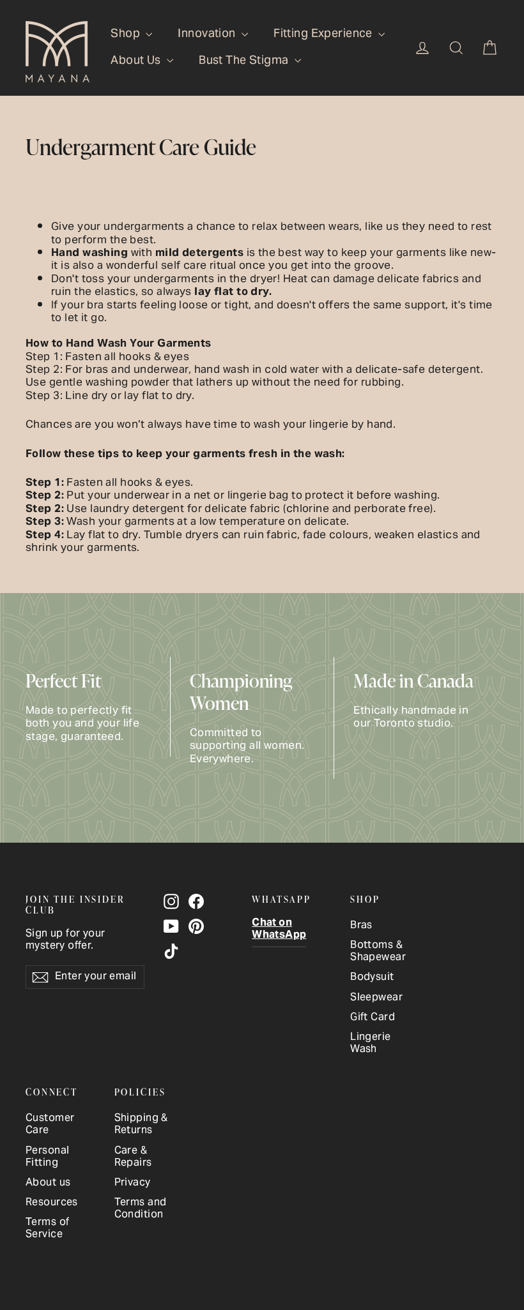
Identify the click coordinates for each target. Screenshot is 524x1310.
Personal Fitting (47, 1157)
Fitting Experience (324, 34)
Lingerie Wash (370, 1043)
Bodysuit (372, 977)
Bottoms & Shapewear (378, 952)
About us (48, 1183)
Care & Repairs (133, 1157)
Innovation (208, 34)
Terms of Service (47, 1229)
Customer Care (50, 1125)
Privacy (132, 1183)
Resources (52, 1203)
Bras (361, 926)
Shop (127, 34)
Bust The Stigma (245, 61)
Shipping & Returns (141, 1125)
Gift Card (372, 1018)
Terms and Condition (140, 1209)
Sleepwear (376, 998)
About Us (137, 61)
